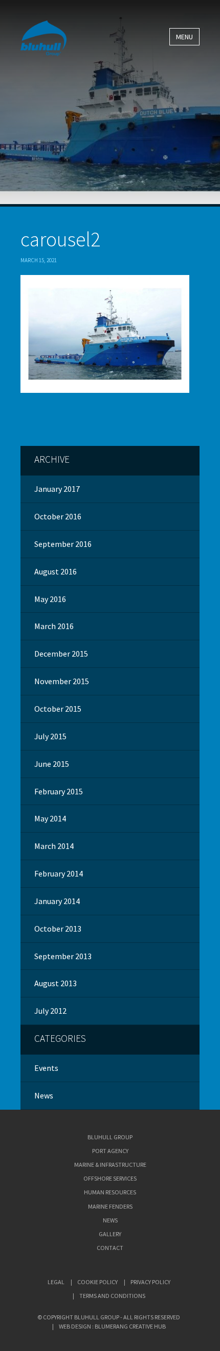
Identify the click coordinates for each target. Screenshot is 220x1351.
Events (46, 1068)
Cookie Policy (97, 1282)
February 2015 (58, 791)
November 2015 (61, 681)
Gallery (110, 1234)
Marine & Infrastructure (110, 1164)
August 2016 (55, 571)
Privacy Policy (150, 1282)
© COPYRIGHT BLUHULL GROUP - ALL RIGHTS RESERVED (108, 1317)
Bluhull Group (110, 1137)
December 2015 (61, 653)
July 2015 (50, 736)
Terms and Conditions (112, 1295)
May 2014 (50, 818)
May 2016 (50, 599)
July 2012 (50, 1011)
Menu (184, 36)
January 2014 (57, 901)
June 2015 (51, 764)
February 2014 (58, 873)
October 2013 (57, 928)
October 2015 (57, 709)
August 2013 (55, 983)
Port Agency (110, 1151)
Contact (110, 1248)
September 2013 (63, 956)
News (43, 1095)
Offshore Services (110, 1178)
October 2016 (57, 516)
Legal (56, 1282)
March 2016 (54, 626)
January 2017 (57, 489)
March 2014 (54, 846)
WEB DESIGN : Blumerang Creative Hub (112, 1326)
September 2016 (63, 544)
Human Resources (110, 1192)
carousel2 (60, 239)
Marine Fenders (110, 1206)
